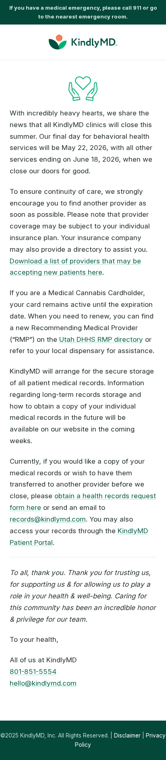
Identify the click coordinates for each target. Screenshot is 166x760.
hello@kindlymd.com (43, 683)
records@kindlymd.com (48, 519)
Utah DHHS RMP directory (101, 339)
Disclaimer (127, 735)
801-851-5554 (33, 672)
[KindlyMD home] (83, 42)
